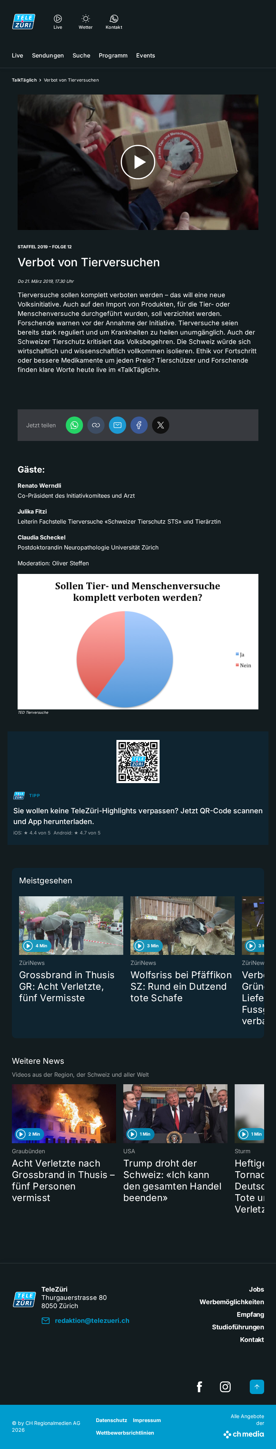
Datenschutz (111, 1420)
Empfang (250, 1314)
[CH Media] (244, 1433)
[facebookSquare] (199, 1387)
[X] (160, 425)
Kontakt (252, 1339)
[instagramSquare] (225, 1387)
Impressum (147, 1420)
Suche (81, 55)
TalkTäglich (24, 80)
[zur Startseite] (23, 21)
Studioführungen (238, 1327)
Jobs (256, 1289)
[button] (96, 425)
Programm (113, 55)
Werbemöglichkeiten (231, 1302)
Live (17, 55)
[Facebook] (139, 425)
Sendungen (48, 55)
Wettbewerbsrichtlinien (125, 1433)
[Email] (117, 425)
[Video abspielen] (138, 162)
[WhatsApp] (74, 425)
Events (145, 55)
